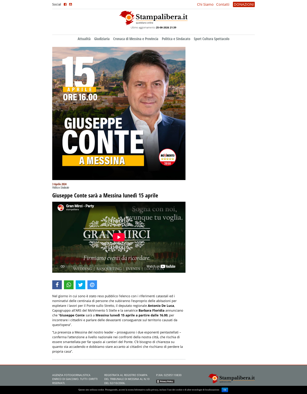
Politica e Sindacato (176, 38)
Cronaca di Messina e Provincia (135, 38)
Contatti (222, 4)
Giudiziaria (102, 38)
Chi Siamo (205, 4)
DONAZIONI (244, 4)
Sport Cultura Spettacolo (211, 38)
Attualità (84, 38)
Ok (224, 390)
